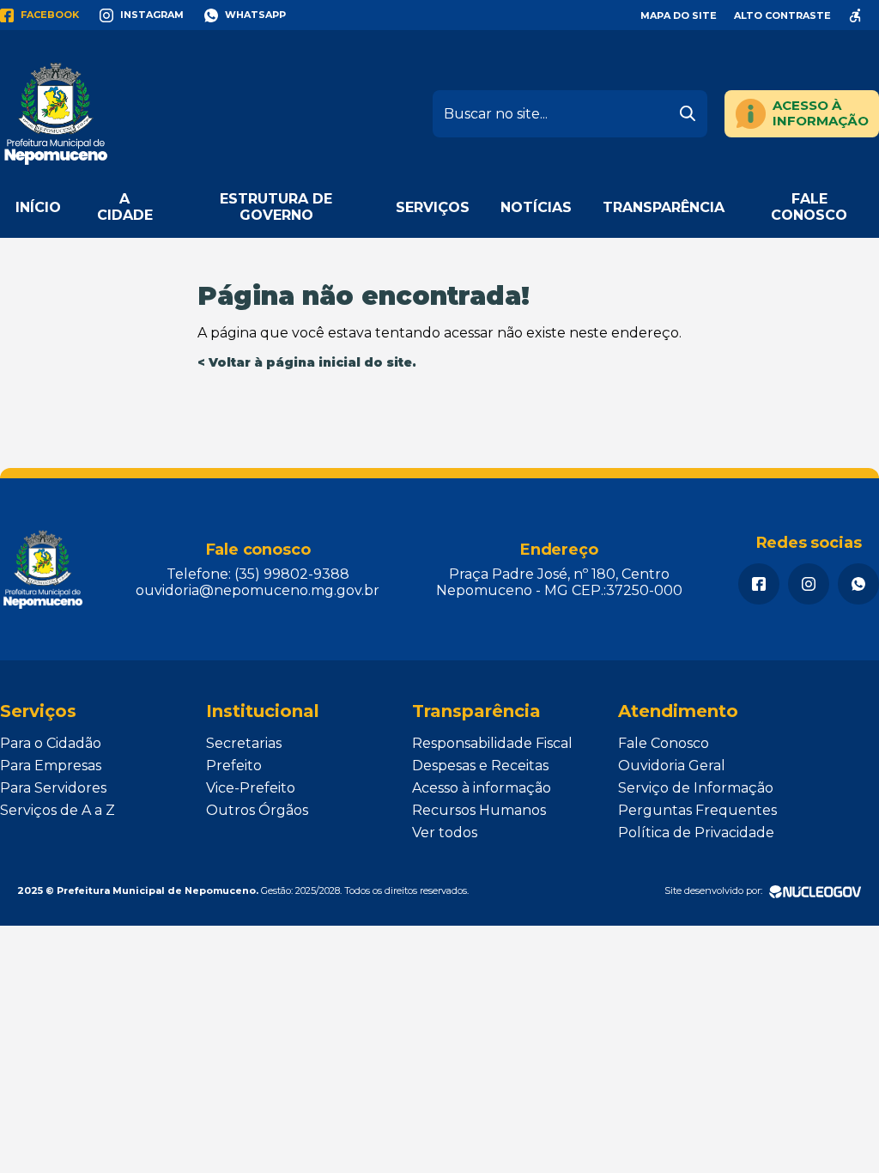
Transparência (663, 207)
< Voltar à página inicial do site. (306, 362)
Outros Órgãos (257, 810)
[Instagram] (808, 584)
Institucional (262, 711)
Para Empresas (50, 765)
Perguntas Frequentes (697, 810)
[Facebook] (758, 584)
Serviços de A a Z (57, 810)
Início (38, 207)
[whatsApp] (858, 584)
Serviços (433, 207)
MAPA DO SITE (678, 15)
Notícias (536, 207)
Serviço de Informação (695, 788)
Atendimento (678, 711)
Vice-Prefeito (250, 788)
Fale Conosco (809, 207)
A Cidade (125, 207)
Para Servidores (53, 788)
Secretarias (244, 743)
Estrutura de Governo (276, 207)
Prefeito (234, 765)
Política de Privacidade (696, 832)
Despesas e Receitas (480, 765)
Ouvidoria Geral (671, 765)
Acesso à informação (481, 788)
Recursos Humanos (479, 810)
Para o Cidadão (50, 743)
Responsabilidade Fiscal (492, 743)
